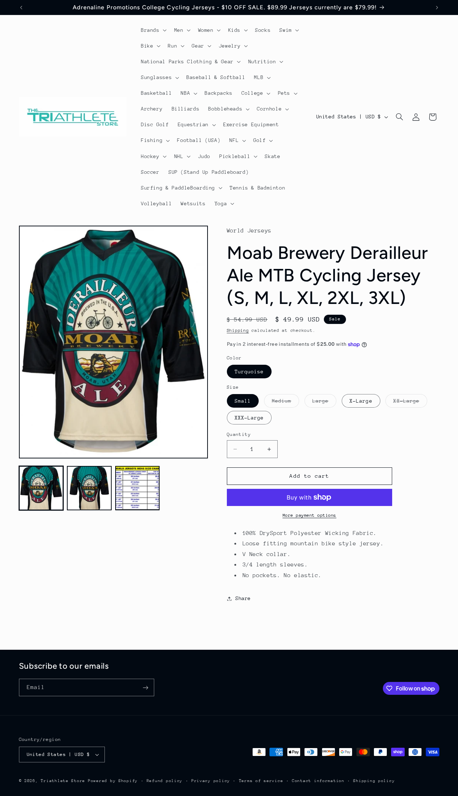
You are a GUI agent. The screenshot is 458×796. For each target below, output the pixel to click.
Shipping (238, 330)
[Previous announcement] (21, 7)
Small (243, 401)
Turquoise (249, 371)
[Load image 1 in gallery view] (41, 488)
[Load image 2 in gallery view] (89, 488)
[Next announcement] (437, 7)
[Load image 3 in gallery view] (137, 488)
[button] (153, 30)
